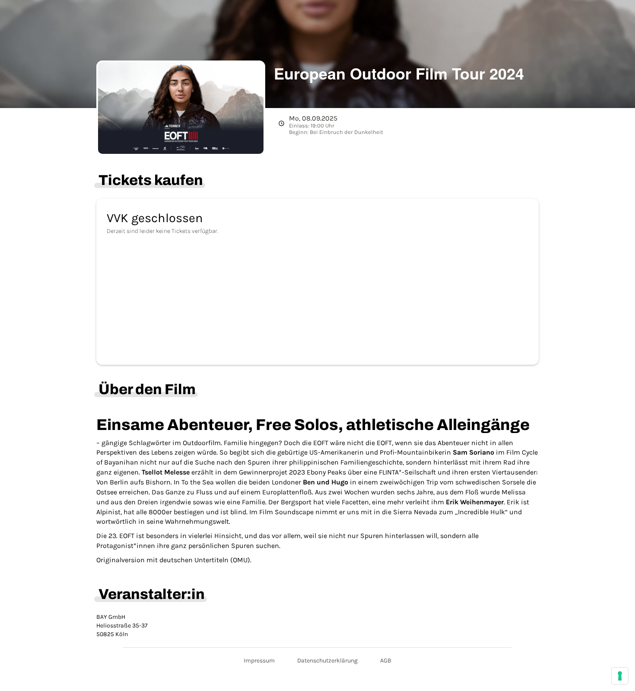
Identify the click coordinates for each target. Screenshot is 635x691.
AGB (385, 660)
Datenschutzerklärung (327, 660)
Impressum (259, 660)
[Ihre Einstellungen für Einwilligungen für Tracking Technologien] (620, 676)
